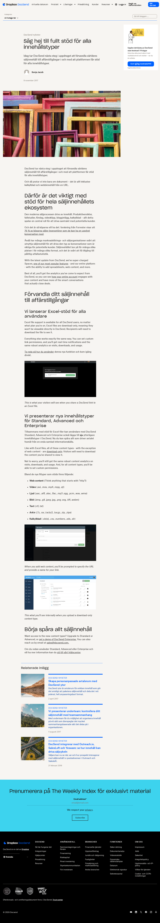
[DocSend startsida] (16, 843)
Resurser (38, 863)
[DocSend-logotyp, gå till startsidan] (15, 4)
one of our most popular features (51, 263)
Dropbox (25, 849)
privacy (88, 809)
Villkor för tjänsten (142, 870)
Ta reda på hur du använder (39, 351)
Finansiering (65, 853)
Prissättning (40, 859)
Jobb (137, 851)
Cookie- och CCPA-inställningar (143, 875)
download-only (54, 451)
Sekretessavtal (116, 874)
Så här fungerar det (43, 847)
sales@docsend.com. (58, 642)
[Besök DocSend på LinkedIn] (136, 913)
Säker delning (116, 847)
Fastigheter (90, 859)
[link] (122, 4)
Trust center (58, 900)
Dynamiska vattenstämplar (116, 860)
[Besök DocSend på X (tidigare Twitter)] (141, 913)
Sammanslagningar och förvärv (70, 848)
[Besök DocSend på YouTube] (131, 913)
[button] (141, 63)
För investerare (66, 870)
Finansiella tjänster (93, 847)
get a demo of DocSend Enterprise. (57, 639)
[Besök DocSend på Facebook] (146, 913)
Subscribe (80, 817)
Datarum (114, 865)
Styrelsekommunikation (70, 865)
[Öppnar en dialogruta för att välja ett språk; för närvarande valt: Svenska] (116, 4)
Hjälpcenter (40, 855)
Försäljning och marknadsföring (91, 864)
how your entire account (65, 276)
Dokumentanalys (117, 851)
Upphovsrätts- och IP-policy (144, 864)
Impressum (139, 847)
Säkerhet (139, 855)
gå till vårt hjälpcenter (68, 652)
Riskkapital (65, 857)
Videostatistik (116, 855)
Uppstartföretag (92, 851)
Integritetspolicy (142, 859)
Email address (80, 799)
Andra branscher (92, 870)
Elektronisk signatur (118, 870)
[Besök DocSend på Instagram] (151, 913)
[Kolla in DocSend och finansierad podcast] (156, 913)
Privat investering (67, 861)
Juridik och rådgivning (94, 855)
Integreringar (40, 851)
